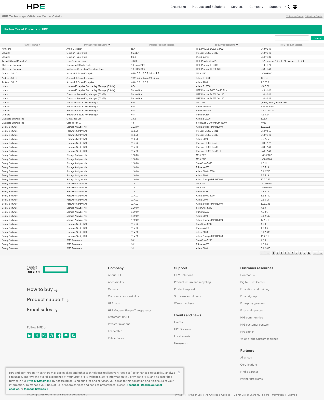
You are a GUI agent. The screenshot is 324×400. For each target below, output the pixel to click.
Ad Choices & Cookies (218, 394)
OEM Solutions (183, 275)
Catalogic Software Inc (13, 118)
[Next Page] (315, 253)
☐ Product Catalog (314, 16)
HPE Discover (182, 329)
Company (256, 7)
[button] (179, 372)
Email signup (248, 296)
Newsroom (181, 343)
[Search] (288, 6)
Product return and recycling (192, 282)
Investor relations (119, 324)
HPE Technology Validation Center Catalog (32, 16)
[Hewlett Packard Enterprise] (36, 6)
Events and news (187, 315)
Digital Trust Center (252, 282)
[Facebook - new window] (58, 335)
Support (275, 7)
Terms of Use (194, 394)
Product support (45, 299)
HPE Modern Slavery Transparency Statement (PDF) (130, 313)
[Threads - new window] (51, 335)
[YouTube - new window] (66, 335)
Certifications (249, 364)
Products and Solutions (208, 7)
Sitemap (292, 394)
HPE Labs (114, 303)
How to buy (40, 289)
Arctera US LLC (9, 73)
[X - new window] (37, 335)
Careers (113, 289)
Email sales (39, 309)
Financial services (251, 310)
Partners (247, 350)
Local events (182, 336)
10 (309, 253)
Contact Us (247, 275)
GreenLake (178, 7)
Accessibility (116, 282)
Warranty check (184, 303)
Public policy (116, 338)
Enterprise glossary (252, 303)
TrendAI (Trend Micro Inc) (14, 61)
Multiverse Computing (12, 65)
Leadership (115, 331)
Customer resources (256, 268)
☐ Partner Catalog (295, 16)
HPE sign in (247, 331)
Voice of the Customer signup (259, 338)
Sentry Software (10, 127)
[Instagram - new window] (44, 335)
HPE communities (251, 317)
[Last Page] (320, 253)
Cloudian (6, 53)
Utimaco (6, 86)
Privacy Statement (39, 380)
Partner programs (251, 378)
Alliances (246, 357)
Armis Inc (6, 49)
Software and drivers (187, 296)
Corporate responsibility (123, 296)
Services (237, 7)
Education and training (254, 289)
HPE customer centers (254, 324)
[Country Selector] (295, 6)
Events (178, 322)
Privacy (179, 394)
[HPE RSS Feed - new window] (73, 335)
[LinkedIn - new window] (29, 335)
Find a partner (249, 371)
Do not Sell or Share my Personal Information (259, 394)
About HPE (115, 275)
